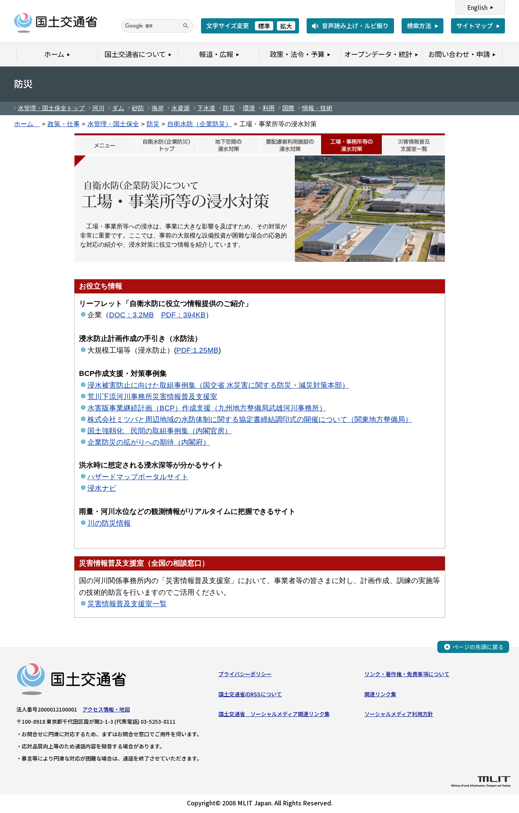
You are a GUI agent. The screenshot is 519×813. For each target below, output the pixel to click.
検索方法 (419, 25)
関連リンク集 (380, 694)
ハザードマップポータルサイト (137, 477)
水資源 (180, 108)
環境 (249, 108)
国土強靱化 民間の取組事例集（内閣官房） (159, 431)
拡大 (286, 25)
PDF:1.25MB (197, 350)
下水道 (206, 108)
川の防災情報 (109, 523)
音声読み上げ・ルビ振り (355, 25)
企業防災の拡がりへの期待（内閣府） (148, 442)
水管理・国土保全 (113, 123)
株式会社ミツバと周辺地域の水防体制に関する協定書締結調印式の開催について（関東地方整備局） (249, 419)
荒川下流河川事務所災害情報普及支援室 (152, 397)
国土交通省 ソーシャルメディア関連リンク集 (274, 714)
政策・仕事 (63, 123)
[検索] (185, 25)
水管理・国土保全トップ (51, 108)
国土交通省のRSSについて (250, 694)
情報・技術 (317, 108)
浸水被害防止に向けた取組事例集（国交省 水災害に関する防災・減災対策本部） (218, 385)
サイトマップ (474, 25)
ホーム (27, 123)
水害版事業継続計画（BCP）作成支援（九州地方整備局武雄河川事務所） (206, 408)
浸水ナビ (101, 488)
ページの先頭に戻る (478, 647)
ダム (118, 108)
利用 (269, 108)
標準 (264, 25)
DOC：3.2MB (131, 315)
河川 (98, 108)
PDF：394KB (183, 315)
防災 (229, 108)
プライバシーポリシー (245, 674)
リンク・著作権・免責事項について (406, 674)
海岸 (158, 108)
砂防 (138, 108)
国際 (288, 108)
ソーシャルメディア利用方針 (398, 714)
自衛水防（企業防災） (199, 123)
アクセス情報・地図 (106, 709)
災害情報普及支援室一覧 (127, 604)
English (477, 7)
